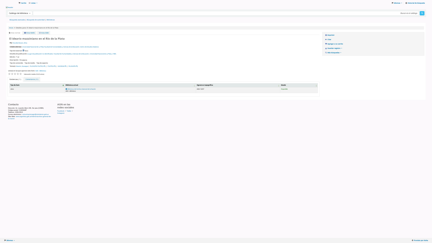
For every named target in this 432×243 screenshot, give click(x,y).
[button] (22, 3)
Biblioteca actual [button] (72, 85)
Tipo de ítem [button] (14, 85)
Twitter (69, 111)
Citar (329, 39)
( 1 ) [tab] (15, 79)
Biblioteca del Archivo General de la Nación (81, 89)
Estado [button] (283, 85)
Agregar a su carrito (335, 44)
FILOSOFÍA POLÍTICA (37, 66)
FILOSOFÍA (72, 66)
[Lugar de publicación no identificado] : (40, 54)
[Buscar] (422, 13)
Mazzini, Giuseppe (22, 66)
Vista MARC (30, 33)
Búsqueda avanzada (17, 20)
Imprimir (330, 35)
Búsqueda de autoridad (36, 20)
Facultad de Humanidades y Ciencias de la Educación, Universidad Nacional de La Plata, (83, 54)
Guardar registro (334, 48)
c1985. (114, 54)
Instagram (60, 113)
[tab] (32, 79)
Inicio (11, 28)
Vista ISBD (45, 33)
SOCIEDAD (61, 66)
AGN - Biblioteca (40, 71)
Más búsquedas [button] (333, 53)
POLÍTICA (51, 66)
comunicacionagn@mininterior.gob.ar (35, 114)
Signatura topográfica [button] (205, 85)
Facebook (60, 111)
